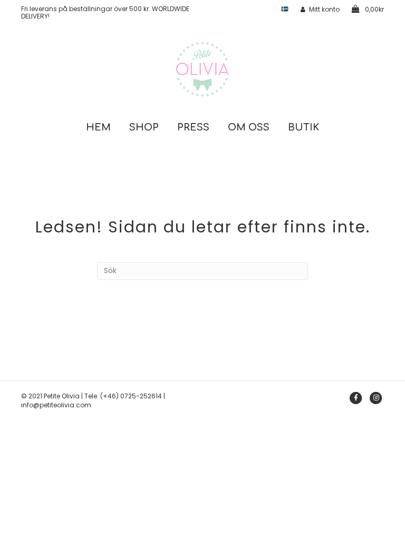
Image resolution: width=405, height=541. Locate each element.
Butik (303, 127)
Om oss (248, 127)
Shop (144, 127)
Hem (98, 127)
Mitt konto (324, 9)
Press (193, 127)
